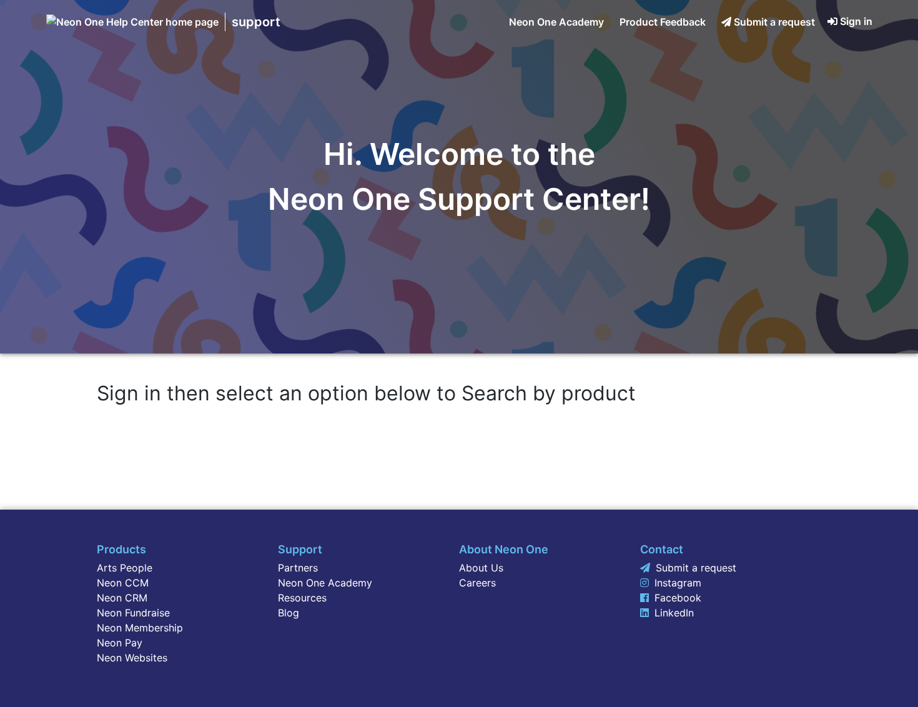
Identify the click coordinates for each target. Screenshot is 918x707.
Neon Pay (119, 642)
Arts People (124, 567)
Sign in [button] (856, 21)
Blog (288, 612)
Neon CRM (122, 597)
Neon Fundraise (133, 612)
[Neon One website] (132, 22)
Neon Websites (132, 657)
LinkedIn (674, 612)
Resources (302, 597)
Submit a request (774, 22)
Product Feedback (662, 22)
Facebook (677, 597)
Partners (298, 567)
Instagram (677, 582)
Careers (477, 582)
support (256, 21)
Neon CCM (123, 582)
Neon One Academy (556, 22)
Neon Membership (140, 627)
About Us (481, 567)
